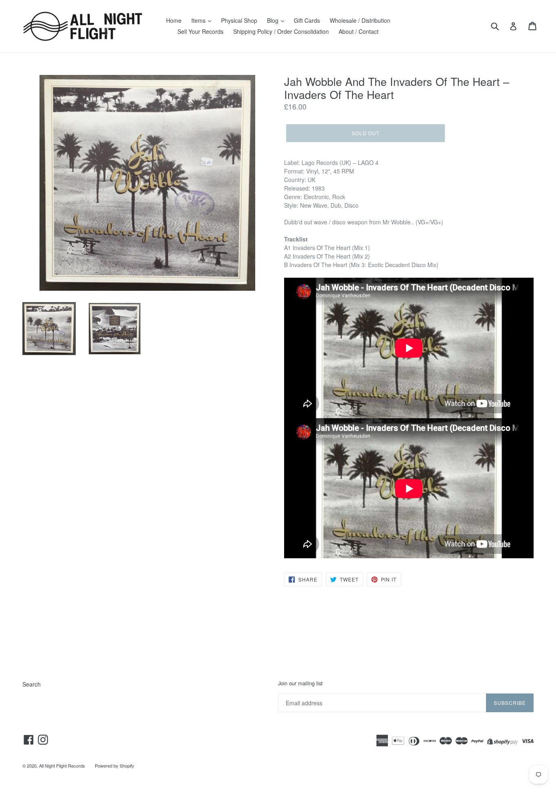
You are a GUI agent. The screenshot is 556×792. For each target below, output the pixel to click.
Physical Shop (239, 20)
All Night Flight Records (62, 765)
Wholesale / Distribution (360, 20)
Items (199, 20)
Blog (273, 20)
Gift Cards (307, 20)
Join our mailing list (300, 683)
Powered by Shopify (114, 765)
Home (174, 20)
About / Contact (359, 31)
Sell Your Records (200, 31)
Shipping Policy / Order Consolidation (281, 31)
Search (31, 684)
